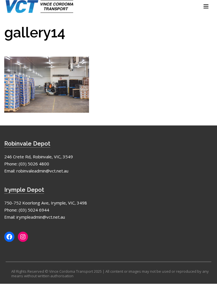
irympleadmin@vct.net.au (40, 217)
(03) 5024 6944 (34, 210)
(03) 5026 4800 (34, 164)
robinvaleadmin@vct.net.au (42, 171)
